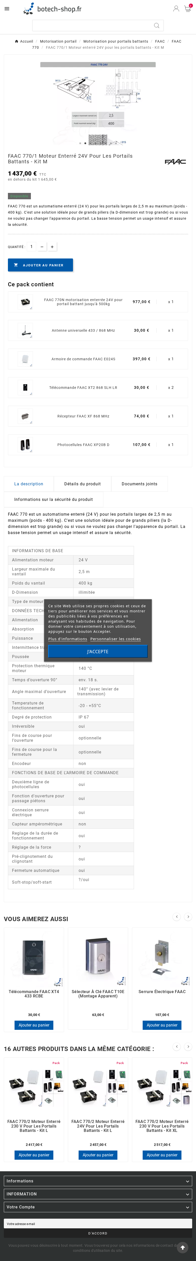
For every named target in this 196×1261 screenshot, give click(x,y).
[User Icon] (176, 8)
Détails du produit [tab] (82, 483)
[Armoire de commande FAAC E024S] (25, 359)
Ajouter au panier (34, 1025)
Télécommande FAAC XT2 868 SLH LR (83, 388)
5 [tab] (100, 143)
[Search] (156, 25)
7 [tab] (110, 143)
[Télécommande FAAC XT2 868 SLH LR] (25, 387)
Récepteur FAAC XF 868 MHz (83, 416)
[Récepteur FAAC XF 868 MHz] (25, 416)
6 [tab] (105, 143)
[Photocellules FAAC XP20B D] (25, 444)
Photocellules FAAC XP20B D (83, 445)
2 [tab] (85, 143)
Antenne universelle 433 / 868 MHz (83, 330)
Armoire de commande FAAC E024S (83, 359)
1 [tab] (80, 143)
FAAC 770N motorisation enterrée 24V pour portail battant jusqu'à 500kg (83, 302)
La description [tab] (28, 483)
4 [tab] (95, 143)
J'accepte (97, 651)
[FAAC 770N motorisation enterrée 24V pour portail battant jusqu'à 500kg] (25, 302)
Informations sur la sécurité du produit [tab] (53, 499)
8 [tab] (115, 143)
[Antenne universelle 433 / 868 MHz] (25, 330)
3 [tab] (90, 143)
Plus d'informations (67, 638)
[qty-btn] (52, 246)
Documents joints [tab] (139, 483)
